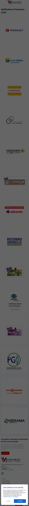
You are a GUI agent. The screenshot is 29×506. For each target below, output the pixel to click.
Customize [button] (8, 501)
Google (9, 496)
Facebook (15, 496)
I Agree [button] (20, 501)
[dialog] (14, 494)
